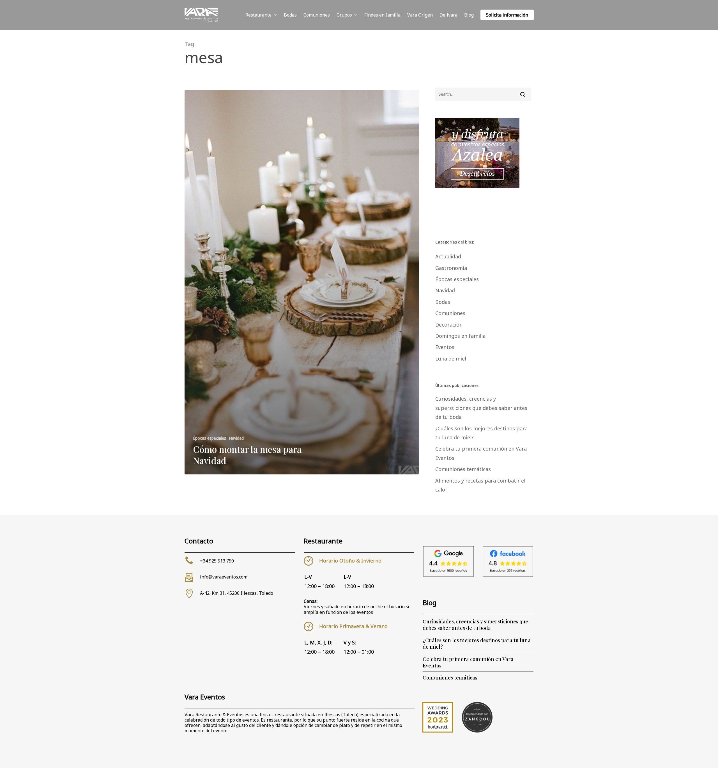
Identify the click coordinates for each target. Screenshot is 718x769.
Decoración (448, 324)
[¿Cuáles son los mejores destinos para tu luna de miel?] (478, 643)
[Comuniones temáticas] (478, 678)
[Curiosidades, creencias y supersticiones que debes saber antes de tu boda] (478, 625)
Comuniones (450, 313)
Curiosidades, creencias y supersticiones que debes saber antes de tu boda (481, 407)
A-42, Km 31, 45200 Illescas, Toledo (236, 593)
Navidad (236, 438)
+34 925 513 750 (217, 561)
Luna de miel (450, 358)
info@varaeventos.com (223, 577)
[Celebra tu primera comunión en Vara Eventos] (478, 662)
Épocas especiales (209, 438)
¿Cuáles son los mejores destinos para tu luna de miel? (481, 433)
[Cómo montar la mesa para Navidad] (302, 282)
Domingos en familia (460, 335)
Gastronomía (451, 268)
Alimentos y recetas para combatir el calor (480, 485)
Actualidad (448, 256)
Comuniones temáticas (463, 469)
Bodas (442, 302)
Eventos (444, 347)
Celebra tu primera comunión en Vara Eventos (481, 453)
